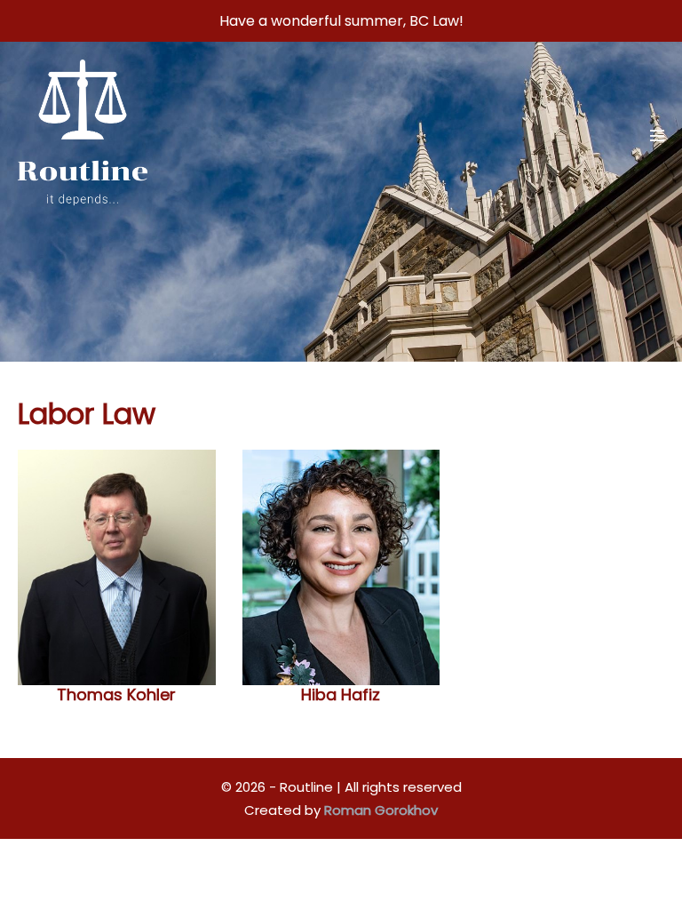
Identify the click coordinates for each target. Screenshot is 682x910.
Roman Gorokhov (381, 810)
